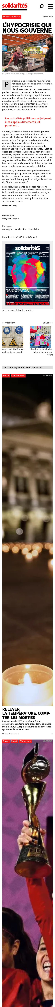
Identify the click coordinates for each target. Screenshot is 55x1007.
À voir (6, 741)
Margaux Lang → (10, 218)
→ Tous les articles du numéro (17, 310)
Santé (6, 376)
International (18, 376)
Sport (14, 741)
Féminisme (25, 741)
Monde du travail (11, 17)
